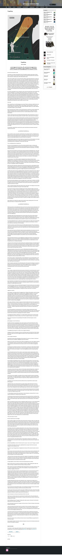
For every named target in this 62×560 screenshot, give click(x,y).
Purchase (42, 7)
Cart (47, 7)
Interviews (19, 7)
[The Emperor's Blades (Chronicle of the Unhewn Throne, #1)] (54, 84)
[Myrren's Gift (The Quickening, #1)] (54, 78)
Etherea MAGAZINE (31, 4)
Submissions (32, 7)
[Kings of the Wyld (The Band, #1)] (54, 71)
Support (17, 531)
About (37, 7)
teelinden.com (34, 529)
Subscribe (10, 531)
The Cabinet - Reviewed (50, 60)
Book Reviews (25, 7)
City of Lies (46, 79)
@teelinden (24, 529)
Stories (9, 7)
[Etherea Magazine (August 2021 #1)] (54, 74)
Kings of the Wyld (47, 69)
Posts (14, 7)
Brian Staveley (46, 83)
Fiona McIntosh (46, 76)
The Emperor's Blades (47, 82)
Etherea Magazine (47, 72)
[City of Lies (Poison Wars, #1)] (54, 81)
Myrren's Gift (46, 75)
